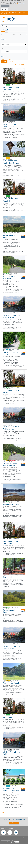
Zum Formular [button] (13, 823)
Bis (2, 48)
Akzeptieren (5, 6)
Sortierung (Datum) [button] (20, 64)
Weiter (3, 812)
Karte (11, 61)
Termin (11, 59)
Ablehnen (4, 9)
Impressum (4, 838)
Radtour (4, 59)
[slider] (6, 31)
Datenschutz (13, 838)
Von (2, 42)
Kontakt (21, 838)
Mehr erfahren (20, 3)
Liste (5, 61)
